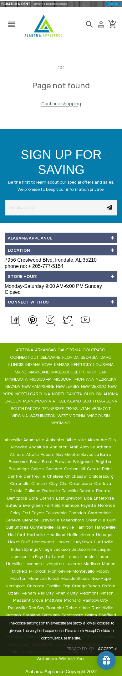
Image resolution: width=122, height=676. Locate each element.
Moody (103, 571)
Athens (104, 447)
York (81, 658)
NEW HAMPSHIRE (38, 386)
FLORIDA (70, 357)
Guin (112, 520)
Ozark (14, 593)
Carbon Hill (75, 468)
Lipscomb (33, 563)
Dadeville (51, 490)
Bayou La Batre (96, 454)
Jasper (104, 549)
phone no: (34, 266)
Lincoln (87, 556)
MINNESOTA (16, 379)
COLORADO (94, 350)
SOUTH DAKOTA (26, 408)
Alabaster (56, 439)
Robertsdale (78, 607)
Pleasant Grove (28, 600)
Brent (48, 461)
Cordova (103, 483)
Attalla (33, 454)
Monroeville (60, 571)
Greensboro (73, 520)
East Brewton (69, 498)
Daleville (70, 490)
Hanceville (105, 527)
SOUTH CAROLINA (100, 401)
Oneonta (36, 586)
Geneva (13, 520)
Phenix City (67, 593)
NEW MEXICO (94, 386)
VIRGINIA (20, 415)
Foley (16, 513)
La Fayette (40, 556)
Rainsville (18, 607)
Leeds (73, 556)
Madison (92, 563)
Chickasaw (76, 476)
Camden (54, 468)
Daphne (87, 490)
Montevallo (84, 571)
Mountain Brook (44, 578)
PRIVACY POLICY (80, 648)
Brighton (105, 461)
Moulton (19, 578)
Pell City (46, 593)
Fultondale (57, 513)
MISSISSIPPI (41, 379)
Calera (38, 468)
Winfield (67, 658)
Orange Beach (86, 586)
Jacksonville (84, 549)
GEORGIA (89, 357)
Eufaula (14, 505)
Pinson (107, 593)
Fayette (89, 505)
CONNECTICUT (24, 357)
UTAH (85, 408)
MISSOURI (63, 379)
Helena (87, 534)
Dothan (47, 498)
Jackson (62, 549)
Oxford (109, 586)
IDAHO (105, 357)
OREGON (13, 401)
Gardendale (100, 513)
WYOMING (61, 423)
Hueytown (82, 542)
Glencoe (30, 520)
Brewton (63, 461)
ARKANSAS (46, 350)
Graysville (50, 520)
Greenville (96, 520)
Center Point (100, 468)
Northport (16, 586)
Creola (16, 490)
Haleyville (65, 527)
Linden (103, 556)
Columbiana (81, 483)
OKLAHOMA (107, 394)
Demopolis (17, 498)
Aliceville (19, 447)
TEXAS (72, 408)
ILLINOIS (16, 364)
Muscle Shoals (75, 578)
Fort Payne (34, 513)
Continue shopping (61, 103)
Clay (54, 483)
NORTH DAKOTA (67, 394)
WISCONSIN (99, 415)
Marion (109, 563)
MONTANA (84, 379)
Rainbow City (96, 600)
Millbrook (38, 571)
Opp (67, 586)
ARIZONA (25, 350)
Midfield (20, 571)
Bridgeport (84, 461)
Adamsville (34, 439)
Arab (74, 447)
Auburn (48, 454)
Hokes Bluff (19, 542)
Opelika (54, 586)
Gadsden (78, 513)
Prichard (73, 600)
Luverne (74, 563)
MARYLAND (39, 372)
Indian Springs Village (32, 549)
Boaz (35, 461)
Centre (15, 476)
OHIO (89, 394)
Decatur (104, 490)
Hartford (17, 534)
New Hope (101, 578)
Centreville (34, 476)
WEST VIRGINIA (72, 415)
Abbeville (14, 439)
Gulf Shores (17, 527)
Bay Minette (68, 454)
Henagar (105, 534)
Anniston (59, 447)
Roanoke (55, 607)
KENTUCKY (81, 364)
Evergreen (33, 505)
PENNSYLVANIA (37, 401)
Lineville (14, 563)
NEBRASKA (106, 379)
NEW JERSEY (68, 386)
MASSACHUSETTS (68, 372)
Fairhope (71, 505)
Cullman (32, 490)
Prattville (54, 600)
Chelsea (55, 476)
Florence (107, 505)
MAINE (21, 372)
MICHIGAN (97, 372)
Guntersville (42, 527)
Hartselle (36, 534)
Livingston (54, 563)
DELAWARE (50, 357)
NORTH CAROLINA (33, 394)
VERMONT (102, 408)
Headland (56, 534)
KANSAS (62, 364)
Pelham (29, 593)
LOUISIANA (103, 364)
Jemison (20, 556)
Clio (64, 483)
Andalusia (39, 447)
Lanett (59, 556)
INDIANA (33, 364)
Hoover (63, 542)
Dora (34, 498)
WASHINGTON (43, 415)
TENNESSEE (53, 408)
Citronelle (20, 483)
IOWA (47, 364)
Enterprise (104, 498)
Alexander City (102, 439)
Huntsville (104, 542)
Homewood (43, 542)
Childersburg (101, 476)
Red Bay (36, 607)
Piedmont (89, 593)
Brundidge (19, 468)
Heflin (73, 534)
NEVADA (13, 386)
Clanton (39, 483)
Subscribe (109, 207)
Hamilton (85, 527)
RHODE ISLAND (67, 401)
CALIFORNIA (70, 350)
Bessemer (19, 461)
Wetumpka (47, 658)
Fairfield (53, 505)
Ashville (88, 447)
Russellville (103, 607)
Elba (88, 498)
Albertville (77, 439)
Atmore (17, 454)
